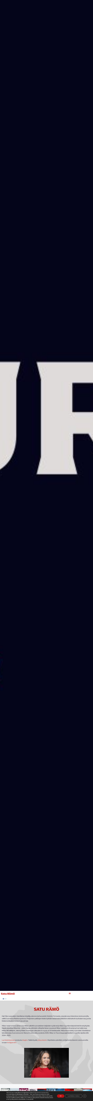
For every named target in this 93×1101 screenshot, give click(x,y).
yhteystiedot (42, 1040)
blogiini (25, 1040)
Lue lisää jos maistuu (74, 1096)
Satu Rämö (8, 994)
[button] (69, 993)
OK (61, 1096)
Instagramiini (11, 1042)
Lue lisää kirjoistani (8, 1040)
